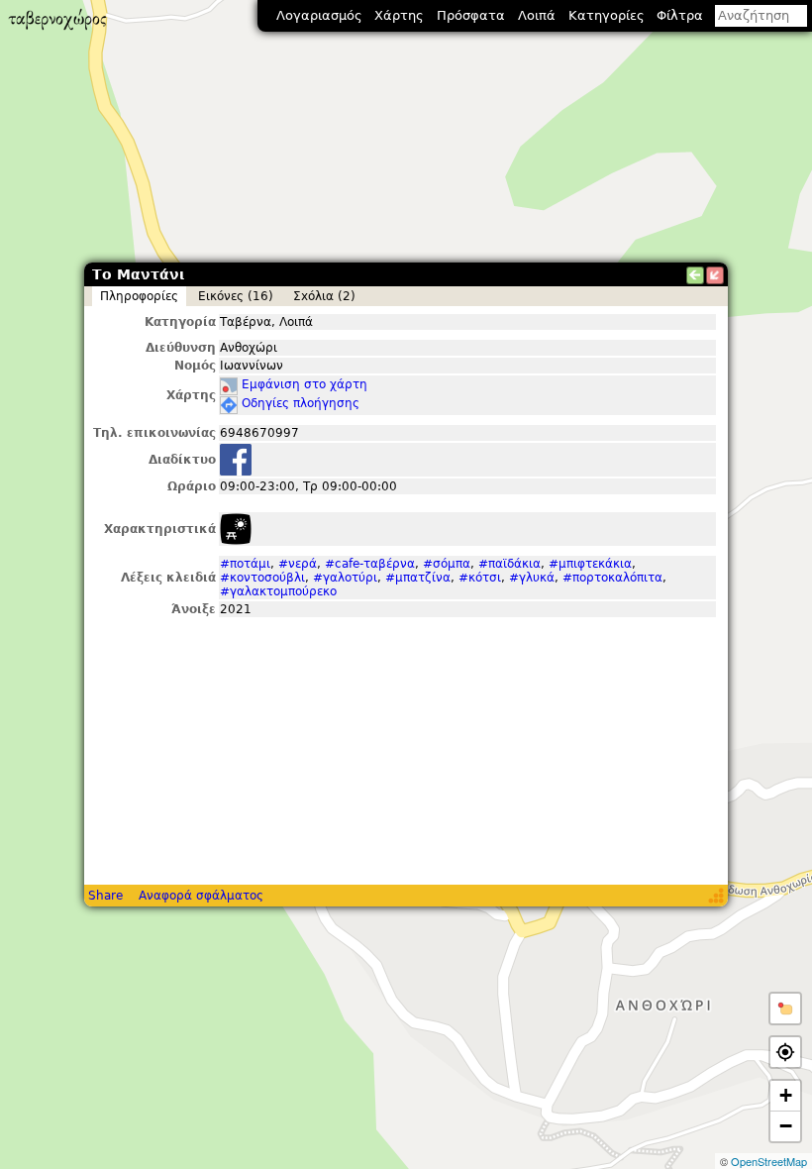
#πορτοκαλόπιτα (612, 577)
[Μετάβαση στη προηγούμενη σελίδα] (695, 275)
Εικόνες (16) (235, 296)
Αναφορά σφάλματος (201, 896)
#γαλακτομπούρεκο (278, 591)
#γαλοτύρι (345, 577)
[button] (785, 1008)
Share (105, 896)
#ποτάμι (245, 564)
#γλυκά (532, 577)
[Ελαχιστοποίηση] (715, 275)
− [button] (785, 1126)
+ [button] (785, 1095)
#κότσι (479, 577)
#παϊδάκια (509, 564)
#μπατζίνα (418, 577)
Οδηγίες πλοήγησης (300, 403)
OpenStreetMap (769, 1161)
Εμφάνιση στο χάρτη (304, 384)
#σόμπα (446, 564)
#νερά (297, 564)
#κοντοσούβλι (262, 577)
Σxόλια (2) (324, 296)
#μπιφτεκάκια (590, 564)
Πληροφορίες (139, 296)
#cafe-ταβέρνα (370, 564)
